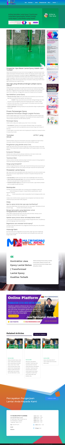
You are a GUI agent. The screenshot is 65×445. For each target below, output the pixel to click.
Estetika (9, 99)
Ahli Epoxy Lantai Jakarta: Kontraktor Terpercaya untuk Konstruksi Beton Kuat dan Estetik (32, 354)
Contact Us (54, 2)
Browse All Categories (40, 334)
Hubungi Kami (52, 398)
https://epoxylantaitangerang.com (22, 429)
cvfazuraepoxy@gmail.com (18, 427)
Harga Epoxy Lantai (43, 2)
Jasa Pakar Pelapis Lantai (23, 135)
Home (26, 2)
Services (36, 2)
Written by (52, 14)
